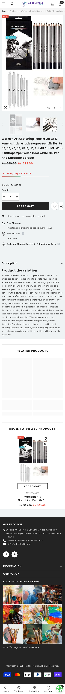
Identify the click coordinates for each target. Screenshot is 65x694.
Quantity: (6, 190)
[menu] (3, 4)
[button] (54, 108)
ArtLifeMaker (32, 493)
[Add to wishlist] (55, 206)
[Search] (12, 4)
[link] (17, 406)
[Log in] (52, 4)
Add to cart (25, 206)
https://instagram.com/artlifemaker (21, 647)
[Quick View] (45, 444)
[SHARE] (61, 206)
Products (14, 11)
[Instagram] (15, 554)
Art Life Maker (32, 666)
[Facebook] (6, 554)
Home (4, 11)
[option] (32, 63)
